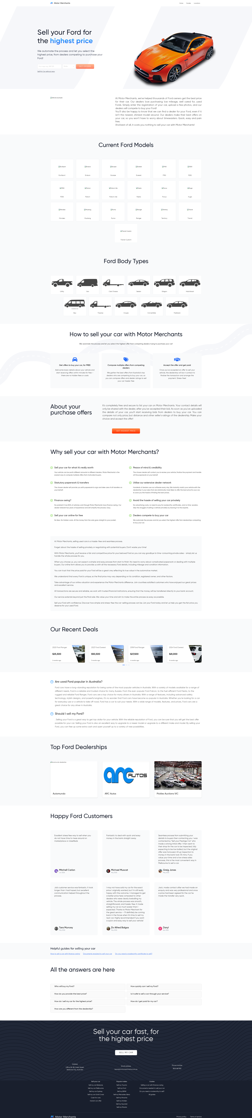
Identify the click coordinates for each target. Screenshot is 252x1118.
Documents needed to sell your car (152, 1088)
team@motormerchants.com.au (125, 1069)
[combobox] (68, 66)
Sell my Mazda (122, 1107)
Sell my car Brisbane (96, 1085)
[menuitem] (181, 3)
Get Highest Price (126, 431)
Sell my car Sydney (95, 1091)
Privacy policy (181, 1117)
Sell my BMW (121, 1091)
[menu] (190, 3)
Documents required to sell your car (97, 954)
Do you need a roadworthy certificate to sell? (133, 954)
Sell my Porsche (121, 1098)
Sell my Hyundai (121, 1104)
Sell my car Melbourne (96, 1088)
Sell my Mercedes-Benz (121, 1094)
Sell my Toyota (121, 1085)
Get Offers (85, 66)
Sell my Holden (121, 1101)
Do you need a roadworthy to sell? (152, 1091)
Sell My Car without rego (46, 71)
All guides (152, 1094)
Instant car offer (95, 1101)
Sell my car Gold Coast (96, 1094)
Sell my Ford (121, 1088)
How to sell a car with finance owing (65, 954)
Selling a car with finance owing (152, 1085)
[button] (52, 986)
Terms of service (196, 1117)
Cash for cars (96, 1098)
